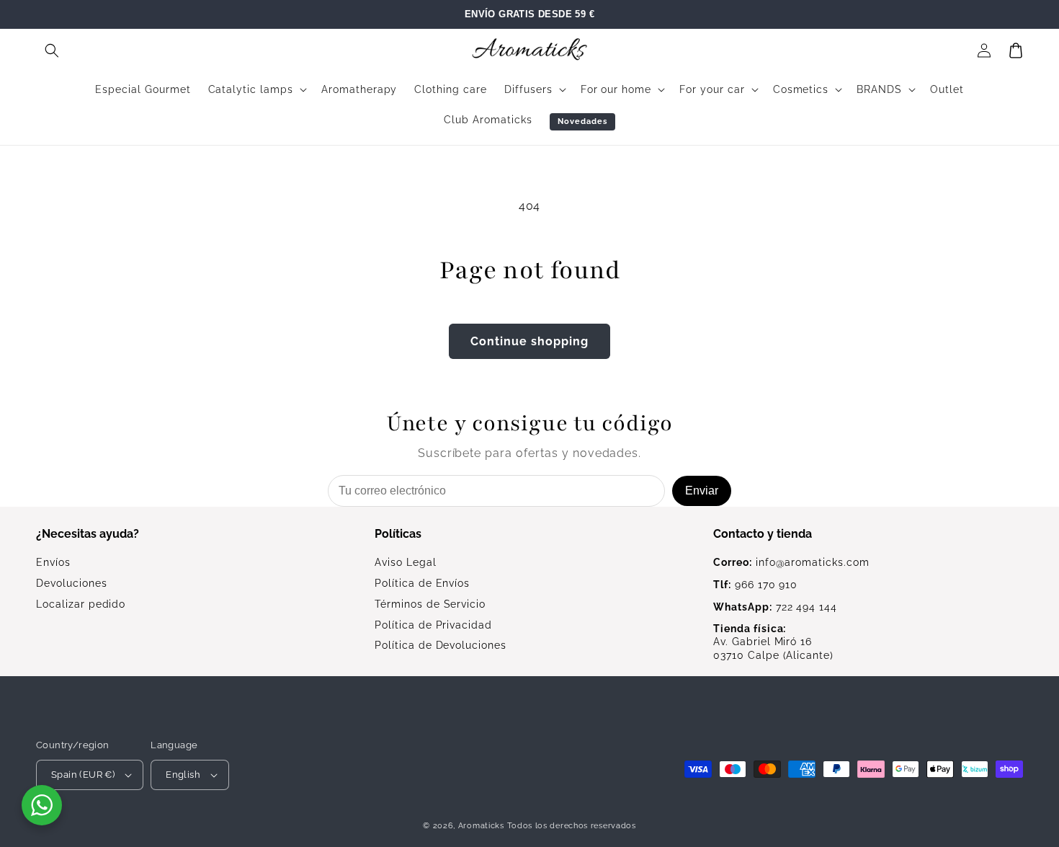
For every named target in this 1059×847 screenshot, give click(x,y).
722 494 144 (775, 607)
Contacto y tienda (762, 534)
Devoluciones (71, 583)
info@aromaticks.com (791, 562)
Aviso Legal (406, 562)
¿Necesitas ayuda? (87, 534)
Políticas (398, 534)
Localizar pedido (80, 604)
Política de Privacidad (433, 625)
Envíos (53, 562)
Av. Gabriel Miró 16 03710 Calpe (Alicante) (773, 642)
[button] (52, 50)
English (183, 774)
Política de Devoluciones (440, 645)
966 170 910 (755, 584)
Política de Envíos (422, 583)
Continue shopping (529, 341)
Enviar (701, 490)
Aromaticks (481, 825)
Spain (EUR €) (83, 774)
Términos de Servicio (430, 604)
